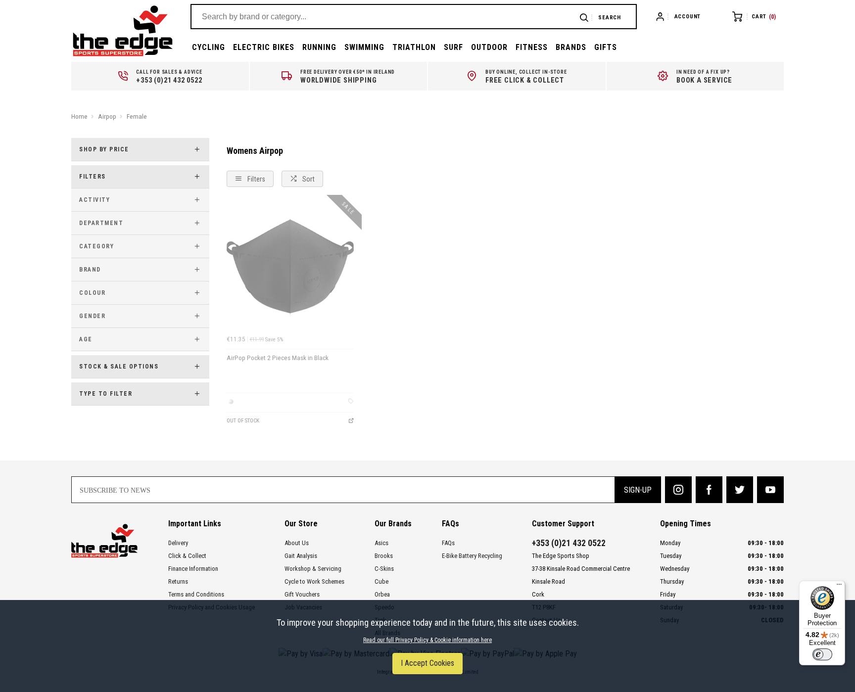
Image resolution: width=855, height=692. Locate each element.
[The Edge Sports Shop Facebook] (709, 489)
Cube (381, 581)
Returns (178, 581)
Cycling (208, 47)
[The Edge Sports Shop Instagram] (678, 489)
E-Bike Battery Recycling (472, 555)
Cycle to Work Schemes (314, 581)
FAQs (448, 543)
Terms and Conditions (196, 594)
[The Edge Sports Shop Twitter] (739, 489)
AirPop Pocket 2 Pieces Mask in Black (278, 358)
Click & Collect (187, 555)
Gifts (605, 47)
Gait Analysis (301, 555)
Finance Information (193, 568)
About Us (297, 543)
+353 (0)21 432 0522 (569, 543)
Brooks (384, 555)
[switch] (822, 654)
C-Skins (384, 568)
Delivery (178, 543)
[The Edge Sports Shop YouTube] (770, 489)
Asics (381, 543)
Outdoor (489, 47)
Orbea (382, 594)
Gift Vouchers (302, 594)
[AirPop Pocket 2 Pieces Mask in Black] (290, 266)
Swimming (364, 47)
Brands (571, 47)
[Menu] (839, 587)
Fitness (532, 47)
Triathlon (414, 47)
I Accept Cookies (427, 663)
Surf (453, 47)
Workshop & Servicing (313, 568)
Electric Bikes (263, 47)
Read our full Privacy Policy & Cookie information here (427, 640)
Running (319, 47)
